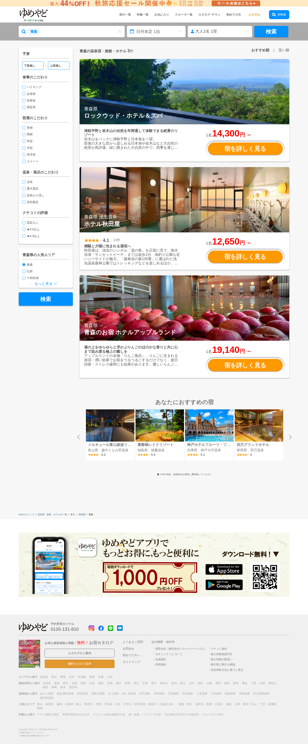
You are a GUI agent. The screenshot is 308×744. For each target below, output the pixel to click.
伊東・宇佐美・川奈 (108, 704)
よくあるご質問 (133, 642)
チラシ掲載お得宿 (48, 714)
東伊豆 (89, 704)
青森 (30, 264)
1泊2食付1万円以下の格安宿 (181, 714)
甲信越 (82, 676)
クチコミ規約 (219, 648)
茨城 (110, 683)
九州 (110, 676)
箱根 (229, 704)
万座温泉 (173, 693)
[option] (110, 434)
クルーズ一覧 (184, 14)
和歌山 (272, 683)
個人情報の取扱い (221, 659)
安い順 (283, 50)
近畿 (100, 676)
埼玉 (136, 683)
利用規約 (160, 664)
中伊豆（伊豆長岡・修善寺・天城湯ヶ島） (149, 704)
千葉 (145, 683)
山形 (92, 683)
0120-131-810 (65, 629)
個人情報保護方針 (221, 654)
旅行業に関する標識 (223, 664)
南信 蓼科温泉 (65, 693)
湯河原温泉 (46, 697)
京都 (262, 683)
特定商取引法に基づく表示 (227, 669)
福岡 (45, 687)
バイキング (34, 87)
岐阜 (227, 683)
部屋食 (31, 100)
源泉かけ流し (35, 195)
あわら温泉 (46, 693)
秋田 (83, 683)
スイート (33, 161)
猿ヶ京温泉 (129, 693)
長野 (218, 683)
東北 (73, 514)
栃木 (118, 683)
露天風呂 (33, 188)
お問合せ (128, 648)
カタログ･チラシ (209, 14)
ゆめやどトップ (26, 514)
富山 (183, 683)
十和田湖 (33, 278)
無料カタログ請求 (79, 663)
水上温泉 (113, 693)
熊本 (63, 687)
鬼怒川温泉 (98, 693)
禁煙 (30, 127)
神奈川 (164, 683)
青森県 (82, 514)
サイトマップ (131, 662)
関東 (63, 676)
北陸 (71, 676)
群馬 (127, 683)
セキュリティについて (168, 654)
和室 (30, 141)
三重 (253, 683)
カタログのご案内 (79, 653)
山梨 (209, 683)
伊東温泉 (244, 693)
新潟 (174, 683)
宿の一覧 (125, 14)
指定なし (33, 222)
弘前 (30, 271)
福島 (100, 683)
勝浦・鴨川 (185, 704)
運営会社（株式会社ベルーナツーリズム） (181, 648)
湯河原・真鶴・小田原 (209, 704)
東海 (92, 676)
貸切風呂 (33, 202)
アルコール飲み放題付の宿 (109, 714)
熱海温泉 (230, 693)
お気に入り (161, 14)
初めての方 (233, 14)
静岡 (236, 683)
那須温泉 (82, 693)
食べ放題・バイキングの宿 (145, 714)
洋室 (30, 148)
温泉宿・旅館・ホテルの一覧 (52, 514)
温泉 (30, 182)
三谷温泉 (201, 693)
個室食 (31, 107)
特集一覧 (143, 14)
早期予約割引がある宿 (75, 714)
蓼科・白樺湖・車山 (69, 704)
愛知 (244, 683)
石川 (191, 683)
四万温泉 (144, 693)
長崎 (54, 687)
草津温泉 (159, 693)
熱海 (40, 708)
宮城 (74, 683)
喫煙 (30, 134)
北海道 (44, 676)
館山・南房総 (45, 704)
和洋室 (31, 154)
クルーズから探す (213, 714)
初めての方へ (131, 655)
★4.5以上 (33, 229)
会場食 (31, 93)
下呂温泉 (216, 693)
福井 (200, 683)
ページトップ (291, 729)
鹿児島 (73, 687)
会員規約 (160, 659)
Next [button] (290, 437)
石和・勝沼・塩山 (246, 704)
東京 (153, 683)
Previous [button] (78, 437)
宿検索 (281, 14)
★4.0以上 (33, 236)
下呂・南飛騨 (268, 704)
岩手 (65, 683)
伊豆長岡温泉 (261, 693)
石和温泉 (187, 693)
